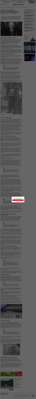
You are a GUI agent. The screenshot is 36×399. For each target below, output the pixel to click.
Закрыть (18, 201)
